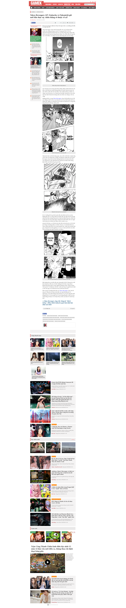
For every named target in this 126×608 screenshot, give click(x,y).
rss (95, 1)
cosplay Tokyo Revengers (60, 321)
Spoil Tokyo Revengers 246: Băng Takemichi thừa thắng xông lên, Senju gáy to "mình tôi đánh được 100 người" (36, 45)
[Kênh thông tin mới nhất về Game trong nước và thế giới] (36, 3)
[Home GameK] (31, 7)
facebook (90, 1)
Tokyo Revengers (57, 98)
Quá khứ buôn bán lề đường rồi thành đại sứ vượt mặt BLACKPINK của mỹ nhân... (67, 349)
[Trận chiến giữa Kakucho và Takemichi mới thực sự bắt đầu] (58, 254)
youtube (92, 1)
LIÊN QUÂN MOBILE (50, 7)
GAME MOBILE (48, 4)
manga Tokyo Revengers (52, 315)
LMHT (43, 7)
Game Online (58, 479)
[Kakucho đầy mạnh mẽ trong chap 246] (58, 128)
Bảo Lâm (53, 433)
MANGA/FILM (67, 4)
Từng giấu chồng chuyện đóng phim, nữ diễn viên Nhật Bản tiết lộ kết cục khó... (38, 377)
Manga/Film (40, 11)
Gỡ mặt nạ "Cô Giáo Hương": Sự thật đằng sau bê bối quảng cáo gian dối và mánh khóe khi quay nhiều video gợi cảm (62, 594)
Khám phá (64, 466)
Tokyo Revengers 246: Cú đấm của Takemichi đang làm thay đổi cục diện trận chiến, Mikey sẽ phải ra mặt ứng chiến (35, 38)
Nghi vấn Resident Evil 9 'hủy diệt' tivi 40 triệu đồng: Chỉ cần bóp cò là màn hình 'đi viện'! (36, 79)
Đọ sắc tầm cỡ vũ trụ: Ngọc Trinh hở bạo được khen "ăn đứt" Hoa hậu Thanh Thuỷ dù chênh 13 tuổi (63, 460)
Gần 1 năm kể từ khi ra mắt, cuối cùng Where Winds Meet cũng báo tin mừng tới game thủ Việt (63, 412)
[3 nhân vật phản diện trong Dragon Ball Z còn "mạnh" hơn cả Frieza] (53, 342)
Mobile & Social (58, 407)
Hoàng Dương (54, 602)
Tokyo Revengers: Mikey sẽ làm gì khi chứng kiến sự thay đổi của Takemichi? (36, 51)
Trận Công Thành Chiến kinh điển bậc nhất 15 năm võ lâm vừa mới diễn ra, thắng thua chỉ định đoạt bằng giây (52, 548)
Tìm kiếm (94, 4)
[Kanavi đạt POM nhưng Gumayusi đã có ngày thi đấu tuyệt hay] (40, 387)
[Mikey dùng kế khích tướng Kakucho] (58, 60)
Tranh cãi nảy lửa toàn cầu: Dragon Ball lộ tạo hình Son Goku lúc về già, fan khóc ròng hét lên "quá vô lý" (36, 97)
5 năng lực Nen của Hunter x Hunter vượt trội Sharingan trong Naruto (36, 66)
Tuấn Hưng (54, 479)
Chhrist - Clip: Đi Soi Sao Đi (57, 466)
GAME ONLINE (77, 7)
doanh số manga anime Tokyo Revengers (51, 317)
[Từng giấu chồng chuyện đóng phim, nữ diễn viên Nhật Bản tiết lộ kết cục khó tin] (38, 371)
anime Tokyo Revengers (63, 315)
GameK (33, 11)
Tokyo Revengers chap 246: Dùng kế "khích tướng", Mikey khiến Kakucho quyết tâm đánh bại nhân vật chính (57, 302)
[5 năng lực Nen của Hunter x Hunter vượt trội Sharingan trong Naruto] (35, 60)
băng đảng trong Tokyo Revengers (67, 317)
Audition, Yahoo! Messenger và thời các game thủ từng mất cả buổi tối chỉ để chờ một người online (63, 473)
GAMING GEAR (69, 7)
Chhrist (53, 587)
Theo (58, 308)
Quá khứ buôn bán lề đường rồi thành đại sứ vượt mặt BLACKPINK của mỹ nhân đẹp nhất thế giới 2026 (62, 580)
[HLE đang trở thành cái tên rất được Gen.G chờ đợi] (40, 505)
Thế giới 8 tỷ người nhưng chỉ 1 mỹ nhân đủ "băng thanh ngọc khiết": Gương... (52, 363)
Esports (57, 389)
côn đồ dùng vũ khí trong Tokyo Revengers (52, 319)
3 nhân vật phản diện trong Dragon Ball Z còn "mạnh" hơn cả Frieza (52, 349)
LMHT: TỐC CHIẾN (60, 7)
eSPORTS (55, 4)
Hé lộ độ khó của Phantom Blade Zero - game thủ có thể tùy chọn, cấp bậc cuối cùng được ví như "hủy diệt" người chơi (63, 515)
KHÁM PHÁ (60, 4)
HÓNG (72, 4)
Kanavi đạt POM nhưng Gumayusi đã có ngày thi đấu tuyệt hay (62, 383)
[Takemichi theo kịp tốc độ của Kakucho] (58, 187)
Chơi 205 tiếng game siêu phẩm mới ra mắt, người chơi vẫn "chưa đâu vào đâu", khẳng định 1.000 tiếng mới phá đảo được (36, 72)
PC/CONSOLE (84, 7)
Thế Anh (53, 407)
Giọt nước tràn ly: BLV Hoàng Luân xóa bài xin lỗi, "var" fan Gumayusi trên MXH (35, 85)
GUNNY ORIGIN (37, 7)
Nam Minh (54, 389)
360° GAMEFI (92, 7)
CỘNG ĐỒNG (77, 4)
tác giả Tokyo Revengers (66, 319)
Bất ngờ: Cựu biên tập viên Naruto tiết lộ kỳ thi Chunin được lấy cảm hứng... (68, 363)
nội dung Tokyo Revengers (48, 321)
